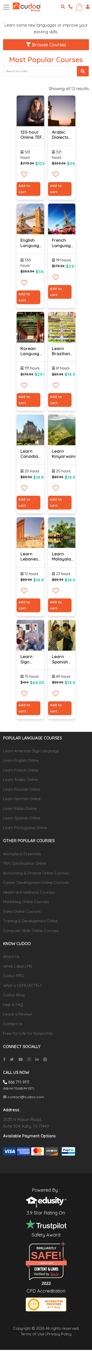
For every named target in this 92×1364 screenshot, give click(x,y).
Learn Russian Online (21, 789)
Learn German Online (22, 798)
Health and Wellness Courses (29, 892)
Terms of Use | (33, 1333)
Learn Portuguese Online (25, 827)
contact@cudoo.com (25, 1097)
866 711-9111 (18, 1082)
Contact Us (13, 1023)
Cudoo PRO (13, 975)
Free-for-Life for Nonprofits (28, 1033)
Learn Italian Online (20, 808)
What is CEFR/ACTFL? (22, 985)
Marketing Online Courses (26, 901)
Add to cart (24, 189)
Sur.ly (54, 1274)
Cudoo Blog (14, 994)
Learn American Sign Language (31, 750)
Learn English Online (21, 760)
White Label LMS (17, 966)
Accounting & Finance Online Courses (36, 873)
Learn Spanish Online (21, 818)
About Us (11, 956)
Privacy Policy (59, 1333)
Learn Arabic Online (20, 779)
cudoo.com (46, 1263)
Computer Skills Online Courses (31, 930)
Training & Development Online (30, 920)
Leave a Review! (17, 1014)
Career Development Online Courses (36, 882)
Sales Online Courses (22, 911)
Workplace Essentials (22, 853)
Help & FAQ (13, 1004)
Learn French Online (20, 770)
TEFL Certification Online (24, 863)
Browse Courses (48, 45)
